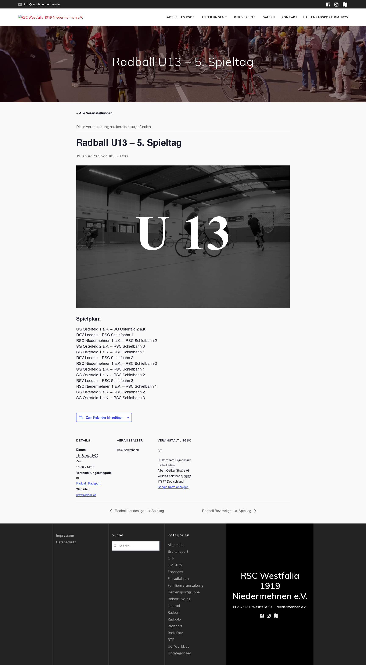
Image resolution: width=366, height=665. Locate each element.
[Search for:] (135, 545)
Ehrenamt (175, 571)
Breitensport (178, 551)
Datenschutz (66, 542)
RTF (171, 639)
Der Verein (243, 17)
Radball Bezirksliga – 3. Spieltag (227, 510)
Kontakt (289, 17)
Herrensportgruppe (184, 592)
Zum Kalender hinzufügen (104, 417)
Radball (81, 483)
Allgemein (175, 544)
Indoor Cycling (179, 599)
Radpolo (174, 619)
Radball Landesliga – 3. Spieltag (139, 510)
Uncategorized (179, 653)
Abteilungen (213, 17)
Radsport (94, 483)
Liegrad (174, 605)
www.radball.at (86, 495)
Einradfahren (178, 578)
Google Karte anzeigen (173, 487)
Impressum (65, 535)
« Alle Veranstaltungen (94, 113)
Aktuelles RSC (179, 17)
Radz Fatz (175, 632)
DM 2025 (175, 565)
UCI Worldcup (179, 646)
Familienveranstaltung (185, 585)
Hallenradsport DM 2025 (325, 17)
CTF (171, 558)
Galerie (269, 17)
